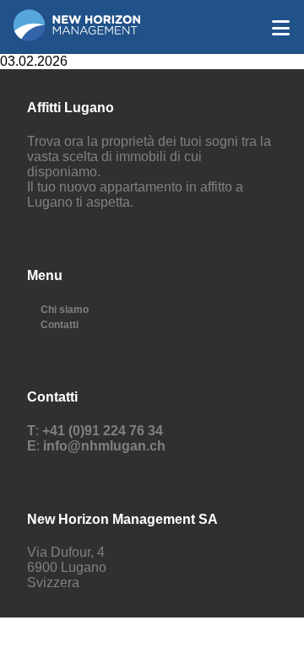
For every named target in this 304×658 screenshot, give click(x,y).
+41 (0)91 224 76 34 (102, 430)
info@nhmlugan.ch (104, 446)
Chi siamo (65, 310)
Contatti (60, 325)
